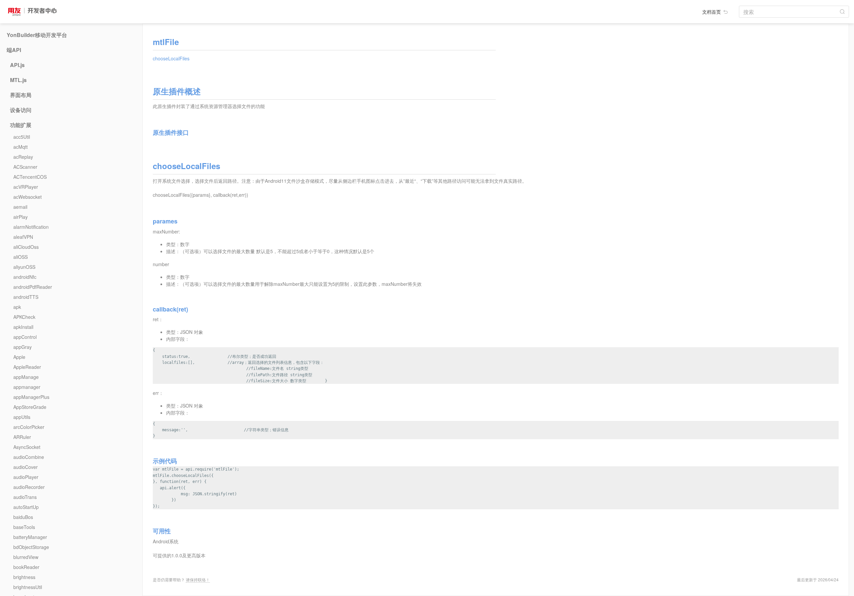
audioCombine (28, 457)
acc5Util (21, 136)
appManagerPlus (31, 397)
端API (14, 50)
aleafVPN (23, 236)
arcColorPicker (28, 427)
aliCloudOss (26, 246)
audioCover (25, 467)
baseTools (24, 527)
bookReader (26, 567)
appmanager (26, 387)
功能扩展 (20, 125)
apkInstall (23, 327)
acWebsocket (27, 196)
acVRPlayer (25, 186)
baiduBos (23, 517)
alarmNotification (31, 226)
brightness (24, 577)
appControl (25, 337)
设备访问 (20, 110)
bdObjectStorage (31, 547)
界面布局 (20, 95)
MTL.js (18, 80)
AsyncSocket (26, 447)
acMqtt (20, 146)
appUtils (21, 417)
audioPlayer (25, 477)
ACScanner (25, 166)
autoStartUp (26, 507)
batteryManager (30, 537)
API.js (17, 65)
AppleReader (27, 367)
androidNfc (24, 276)
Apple (19, 357)
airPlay (20, 216)
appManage (26, 377)
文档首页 (712, 11)
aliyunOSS (24, 266)
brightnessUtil (27, 587)
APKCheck (24, 317)
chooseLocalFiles (171, 58)
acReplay (23, 156)
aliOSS (20, 256)
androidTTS (25, 296)
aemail (20, 206)
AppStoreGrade (29, 407)
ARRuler (22, 437)
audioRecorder (29, 487)
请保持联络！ (198, 579)
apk (17, 307)
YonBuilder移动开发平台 (37, 35)
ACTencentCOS (30, 176)
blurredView (25, 557)
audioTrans (25, 497)
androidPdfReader (32, 286)
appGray (22, 347)
